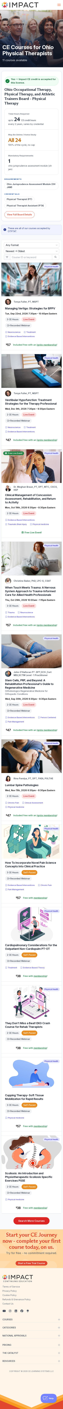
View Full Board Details (19, 214)
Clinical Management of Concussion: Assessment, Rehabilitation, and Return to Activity (30, 498)
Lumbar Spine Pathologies (22, 785)
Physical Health (51, 266)
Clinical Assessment (34, 803)
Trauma (11, 612)
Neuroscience (14, 332)
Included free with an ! (35, 344)
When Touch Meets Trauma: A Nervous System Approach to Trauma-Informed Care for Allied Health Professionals (30, 591)
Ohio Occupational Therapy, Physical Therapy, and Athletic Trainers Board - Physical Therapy (29, 96)
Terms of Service (11, 1286)
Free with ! (35, 898)
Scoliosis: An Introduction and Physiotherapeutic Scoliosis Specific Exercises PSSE (28, 1177)
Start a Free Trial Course (31, 1263)
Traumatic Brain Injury (17, 524)
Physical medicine (41, 524)
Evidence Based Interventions (21, 336)
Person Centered (48, 717)
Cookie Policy (9, 1295)
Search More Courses (31, 1220)
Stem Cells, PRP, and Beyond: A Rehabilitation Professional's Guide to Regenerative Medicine (29, 684)
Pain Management (16, 722)
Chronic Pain (13, 803)
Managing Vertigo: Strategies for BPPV (30, 308)
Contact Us (7, 1303)
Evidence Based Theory (34, 968)
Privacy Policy (9, 1291)
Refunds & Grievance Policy (16, 1299)
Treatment (31, 332)
